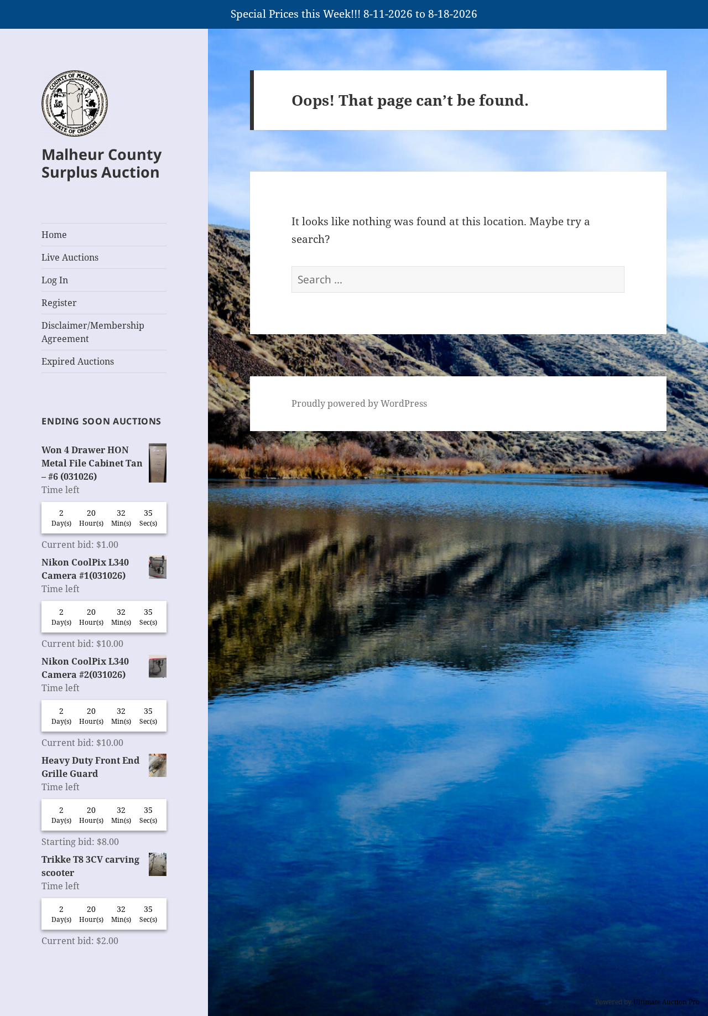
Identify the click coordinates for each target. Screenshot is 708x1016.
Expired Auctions (77, 361)
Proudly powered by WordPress (359, 403)
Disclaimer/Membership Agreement (92, 332)
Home (54, 235)
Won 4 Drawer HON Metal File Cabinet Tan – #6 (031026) (92, 463)
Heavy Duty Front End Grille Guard (90, 767)
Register (59, 303)
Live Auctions (69, 257)
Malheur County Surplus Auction (101, 163)
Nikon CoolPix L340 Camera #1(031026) (85, 569)
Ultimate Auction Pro (666, 1002)
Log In (54, 280)
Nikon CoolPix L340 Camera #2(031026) (85, 668)
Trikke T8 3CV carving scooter (90, 866)
